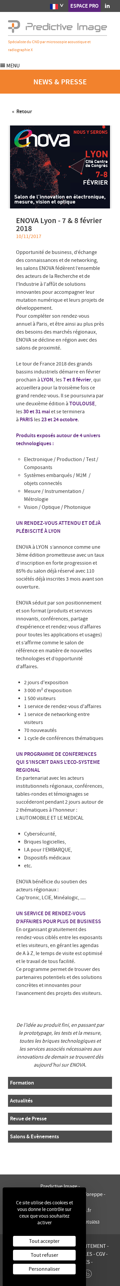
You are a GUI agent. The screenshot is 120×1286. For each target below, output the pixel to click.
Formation (22, 1082)
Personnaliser (44, 1269)
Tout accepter (44, 1241)
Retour (23, 111)
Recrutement (89, 1246)
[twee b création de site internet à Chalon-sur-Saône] (88, 1272)
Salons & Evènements (34, 1136)
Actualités (21, 1100)
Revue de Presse (28, 1118)
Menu (12, 65)
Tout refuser (44, 1255)
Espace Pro (84, 5)
